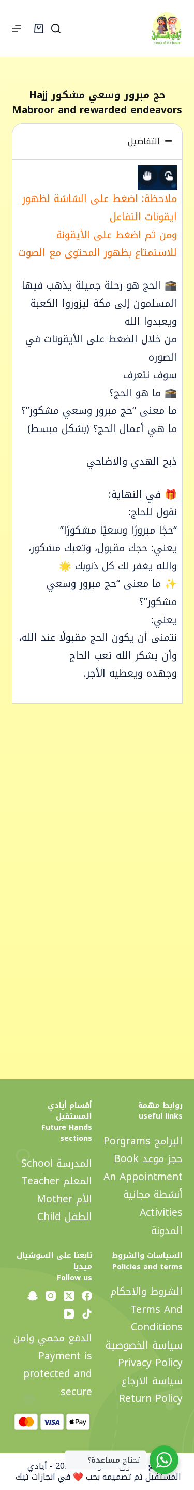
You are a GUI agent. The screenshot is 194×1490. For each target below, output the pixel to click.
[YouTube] (69, 1314)
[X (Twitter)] (69, 1296)
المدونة (167, 1230)
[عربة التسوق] (38, 28)
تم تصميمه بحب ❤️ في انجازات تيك (78, 1477)
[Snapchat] (32, 1296)
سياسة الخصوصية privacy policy (144, 1354)
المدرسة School (56, 1163)
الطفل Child (64, 1216)
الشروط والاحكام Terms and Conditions (146, 1309)
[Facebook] (87, 1296)
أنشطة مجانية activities (153, 1203)
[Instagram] (51, 1296)
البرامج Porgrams (143, 1141)
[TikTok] (87, 1314)
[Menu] (16, 28)
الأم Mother (64, 1199)
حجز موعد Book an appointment (143, 1167)
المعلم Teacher (57, 1181)
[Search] (56, 28)
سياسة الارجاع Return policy (151, 1390)
